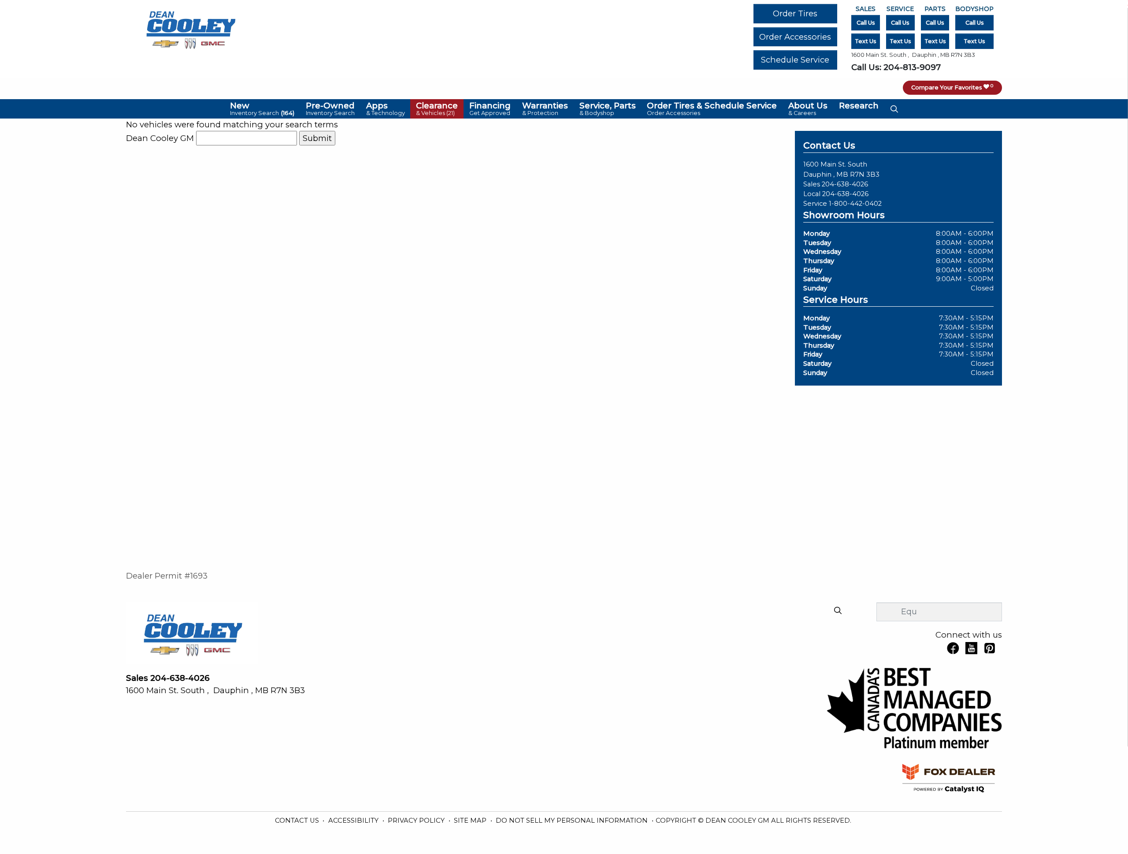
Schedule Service (795, 60)
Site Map (471, 820)
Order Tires (795, 13)
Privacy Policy (417, 820)
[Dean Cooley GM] (190, 27)
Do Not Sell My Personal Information (572, 820)
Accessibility (354, 820)
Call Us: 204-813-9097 (896, 67)
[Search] (838, 611)
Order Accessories (795, 37)
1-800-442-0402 (855, 204)
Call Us (866, 22)
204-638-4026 (845, 184)
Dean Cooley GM (160, 138)
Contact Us (298, 820)
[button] (262, 109)
